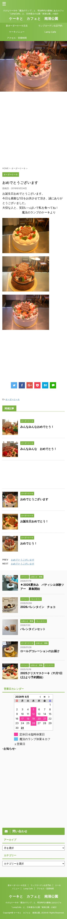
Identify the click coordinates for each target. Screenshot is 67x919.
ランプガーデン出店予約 (50, 25)
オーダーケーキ (12, 399)
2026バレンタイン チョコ (37, 607)
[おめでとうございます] (45, 385)
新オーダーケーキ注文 (17, 25)
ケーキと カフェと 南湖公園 (33, 18)
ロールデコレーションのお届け (40, 651)
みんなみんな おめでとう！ (38, 448)
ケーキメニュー (16, 31)
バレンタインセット (32, 629)
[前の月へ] (39, 696)
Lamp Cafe (50, 32)
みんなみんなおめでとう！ (37, 426)
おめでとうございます (34, 499)
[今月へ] (44, 696)
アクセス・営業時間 (17, 37)
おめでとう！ (28, 543)
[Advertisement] (33, 129)
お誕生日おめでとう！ (34, 521)
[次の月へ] (50, 696)
